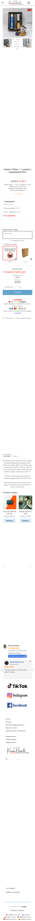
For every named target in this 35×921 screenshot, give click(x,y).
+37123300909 (10, 888)
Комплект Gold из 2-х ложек (25, 512)
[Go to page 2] (17, 680)
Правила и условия (11, 728)
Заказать (9, 520)
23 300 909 (17, 313)
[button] (5, 23)
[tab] (7, 456)
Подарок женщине (11, 739)
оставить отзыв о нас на (16, 656)
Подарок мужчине (11, 742)
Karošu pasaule (13, 645)
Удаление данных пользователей (15, 731)
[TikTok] (17, 685)
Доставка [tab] (7, 456)
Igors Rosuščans (15, 662)
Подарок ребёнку (11, 736)
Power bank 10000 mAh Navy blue (9, 512)
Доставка (8, 722)
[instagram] (17, 695)
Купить (18, 292)
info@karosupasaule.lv (13, 892)
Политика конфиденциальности (15, 725)
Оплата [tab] (15, 456)
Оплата (8, 719)
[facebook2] (17, 705)
